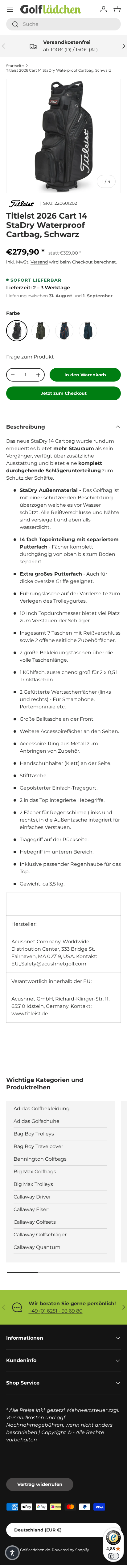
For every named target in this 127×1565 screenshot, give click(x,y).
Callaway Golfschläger (40, 1235)
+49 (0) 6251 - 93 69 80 (56, 1311)
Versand (39, 262)
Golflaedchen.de (35, 1549)
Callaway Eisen (32, 1209)
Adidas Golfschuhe (36, 1121)
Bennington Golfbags (40, 1159)
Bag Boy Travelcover (38, 1146)
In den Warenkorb (85, 375)
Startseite (15, 65)
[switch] (113, 1556)
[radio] (16, 330)
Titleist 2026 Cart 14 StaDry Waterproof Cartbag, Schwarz (58, 70)
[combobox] (63, 24)
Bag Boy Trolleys (34, 1134)
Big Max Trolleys (33, 1184)
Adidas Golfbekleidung (42, 1108)
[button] (117, 9)
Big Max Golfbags (35, 1172)
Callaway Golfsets (35, 1222)
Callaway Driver (32, 1197)
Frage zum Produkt (30, 357)
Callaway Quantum (37, 1247)
